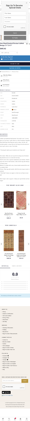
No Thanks (15, 37)
